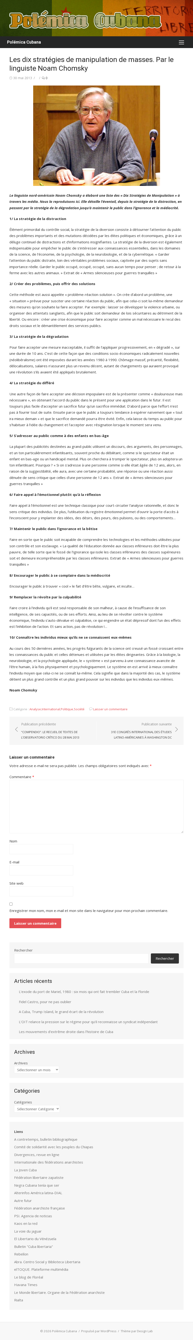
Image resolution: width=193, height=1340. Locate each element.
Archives (21, 1063)
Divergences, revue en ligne (36, 1154)
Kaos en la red (25, 1223)
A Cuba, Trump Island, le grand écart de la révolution (61, 1011)
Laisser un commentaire (110, 709)
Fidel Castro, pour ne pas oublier (45, 1001)
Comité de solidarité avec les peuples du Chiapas (53, 1146)
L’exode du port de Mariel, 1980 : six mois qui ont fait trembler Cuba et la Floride (84, 991)
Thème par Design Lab (137, 1331)
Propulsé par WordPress (99, 1331)
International (51, 709)
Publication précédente (50, 730)
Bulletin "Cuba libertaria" (33, 1246)
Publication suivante (141, 730)
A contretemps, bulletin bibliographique (45, 1139)
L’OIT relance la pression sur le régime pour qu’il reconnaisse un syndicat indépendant (88, 1021)
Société (79, 709)
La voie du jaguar (28, 1231)
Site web (16, 883)
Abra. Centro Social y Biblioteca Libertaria (47, 1261)
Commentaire (21, 776)
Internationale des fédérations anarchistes (48, 1162)
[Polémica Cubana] (96, 18)
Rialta (18, 1300)
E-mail (14, 862)
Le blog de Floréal (28, 1277)
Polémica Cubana (24, 42)
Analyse (35, 709)
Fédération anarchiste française (39, 1208)
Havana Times (25, 1284)
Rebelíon (21, 1254)
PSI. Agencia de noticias (33, 1215)
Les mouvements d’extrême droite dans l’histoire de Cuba (66, 1031)
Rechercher (23, 950)
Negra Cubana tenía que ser (36, 1185)
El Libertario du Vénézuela (35, 1238)
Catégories (23, 1102)
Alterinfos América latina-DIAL (38, 1192)
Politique (67, 709)
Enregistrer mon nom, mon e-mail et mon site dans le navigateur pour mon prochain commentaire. (88, 910)
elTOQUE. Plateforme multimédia (41, 1269)
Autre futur (23, 1200)
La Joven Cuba (25, 1170)
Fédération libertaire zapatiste (39, 1177)
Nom (13, 841)
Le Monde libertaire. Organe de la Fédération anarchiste (59, 1292)
